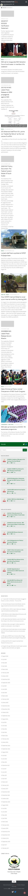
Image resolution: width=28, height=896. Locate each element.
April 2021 (4, 778)
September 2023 (6, 745)
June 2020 (4, 811)
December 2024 (6, 705)
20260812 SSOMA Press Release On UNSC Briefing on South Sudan (15, 469)
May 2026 (4, 662)
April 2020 (4, 818)
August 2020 (5, 805)
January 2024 (5, 742)
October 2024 (5, 712)
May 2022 (4, 762)
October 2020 (5, 798)
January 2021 (5, 788)
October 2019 (5, 838)
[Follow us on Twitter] (24, 444)
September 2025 (6, 682)
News (2, 59)
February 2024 (5, 739)
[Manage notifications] (24, 893)
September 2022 (6, 749)
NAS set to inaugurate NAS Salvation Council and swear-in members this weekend (13, 64)
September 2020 (6, 801)
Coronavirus (4, 424)
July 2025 (4, 686)
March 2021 (5, 782)
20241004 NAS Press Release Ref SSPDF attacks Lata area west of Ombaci (14, 582)
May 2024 (4, 729)
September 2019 (6, 841)
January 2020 (5, 828)
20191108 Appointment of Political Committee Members (15, 541)
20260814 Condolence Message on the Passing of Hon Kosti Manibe (16, 460)
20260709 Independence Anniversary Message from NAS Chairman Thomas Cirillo (16, 480)
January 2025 (5, 702)
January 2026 (5, 676)
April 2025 (4, 692)
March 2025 (5, 696)
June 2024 (4, 725)
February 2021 (5, 785)
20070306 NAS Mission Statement (15, 532)
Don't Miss (10, 424)
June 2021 (4, 772)
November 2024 (6, 709)
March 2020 (5, 821)
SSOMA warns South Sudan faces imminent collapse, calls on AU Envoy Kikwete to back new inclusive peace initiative (13, 631)
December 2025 (6, 679)
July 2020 (4, 808)
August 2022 (5, 752)
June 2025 (4, 689)
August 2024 (5, 719)
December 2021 (6, 765)
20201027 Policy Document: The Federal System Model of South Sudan (6, 171)
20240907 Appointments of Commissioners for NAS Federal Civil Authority (15, 570)
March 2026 (5, 669)
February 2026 (5, 672)
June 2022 (4, 758)
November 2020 (6, 795)
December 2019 (6, 831)
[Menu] (26, 2)
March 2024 (5, 735)
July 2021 (4, 768)
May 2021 (4, 775)
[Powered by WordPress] (9, 888)
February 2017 (5, 848)
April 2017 (4, 845)
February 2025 (5, 699)
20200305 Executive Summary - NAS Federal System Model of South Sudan (16, 523)
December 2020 (6, 792)
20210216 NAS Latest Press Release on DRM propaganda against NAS (6, 92)
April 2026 (4, 666)
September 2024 (6, 715)
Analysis (3, 294)
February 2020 (5, 825)
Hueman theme (21, 888)
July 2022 (4, 755)
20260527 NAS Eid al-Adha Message (15, 499)
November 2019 (6, 835)
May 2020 (4, 815)
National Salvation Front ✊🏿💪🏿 (9, 2)
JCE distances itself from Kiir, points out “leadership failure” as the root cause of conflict (13, 134)
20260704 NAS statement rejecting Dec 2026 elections (16, 490)
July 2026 (4, 659)
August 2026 (5, 656)
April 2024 (4, 732)
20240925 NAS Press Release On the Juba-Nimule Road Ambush (15, 560)
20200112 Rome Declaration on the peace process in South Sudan (15, 550)
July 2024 (4, 722)
